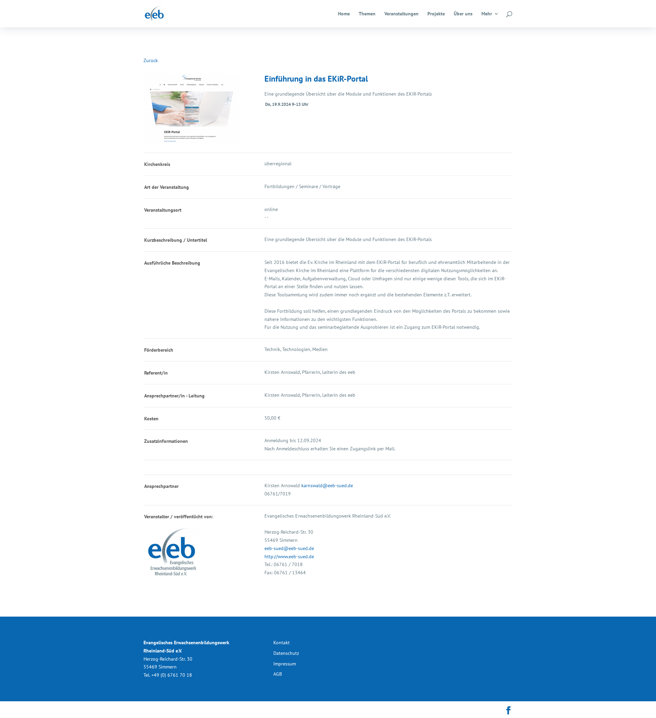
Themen (367, 14)
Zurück (151, 60)
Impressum (284, 664)
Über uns (463, 14)
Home (344, 14)
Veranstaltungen (401, 14)
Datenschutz (286, 653)
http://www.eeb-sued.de (289, 556)
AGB (277, 674)
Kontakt (281, 642)
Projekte (436, 14)
